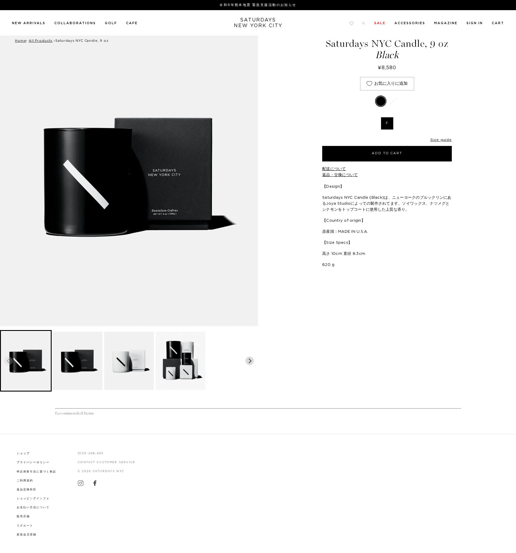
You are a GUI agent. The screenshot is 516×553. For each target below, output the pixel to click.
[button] (26, 361)
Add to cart (387, 153)
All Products (41, 40)
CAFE (132, 23)
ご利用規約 (25, 480)
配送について (334, 169)
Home (20, 40)
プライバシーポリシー (33, 462)
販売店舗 (23, 516)
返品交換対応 (26, 489)
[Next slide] (249, 361)
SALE (380, 23)
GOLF (111, 23)
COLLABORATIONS (75, 23)
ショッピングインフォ (33, 498)
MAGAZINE (445, 23)
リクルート (25, 525)
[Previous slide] (8, 361)
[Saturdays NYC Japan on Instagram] (80, 485)
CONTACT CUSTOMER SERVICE (107, 462)
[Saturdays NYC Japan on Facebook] (95, 485)
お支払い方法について (33, 507)
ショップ (23, 453)
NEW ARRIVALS (28, 23)
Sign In (474, 23)
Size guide (441, 139)
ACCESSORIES (409, 23)
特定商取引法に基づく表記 (36, 471)
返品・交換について (340, 175)
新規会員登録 (26, 534)
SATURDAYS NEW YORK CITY (258, 23)
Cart (498, 23)
